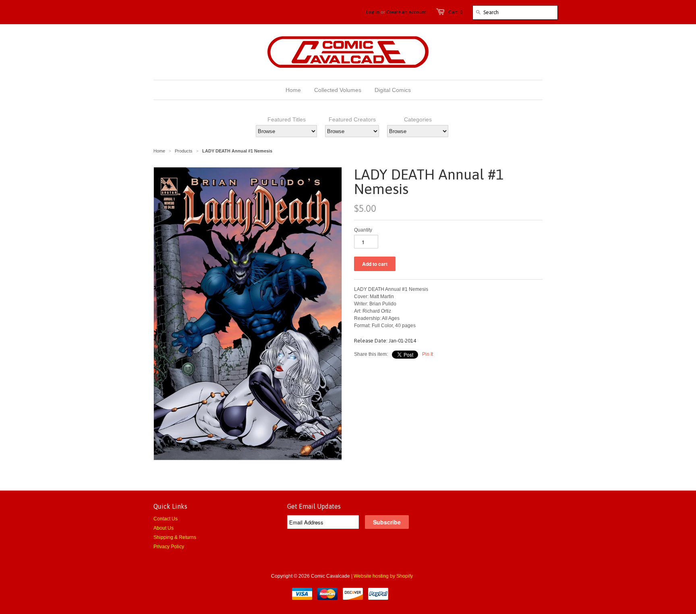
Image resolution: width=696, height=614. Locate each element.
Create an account (406, 12)
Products (184, 150)
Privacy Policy (168, 546)
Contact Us (165, 519)
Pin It (427, 354)
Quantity (363, 230)
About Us (163, 528)
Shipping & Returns (174, 537)
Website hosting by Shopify (383, 576)
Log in (372, 12)
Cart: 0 (455, 12)
